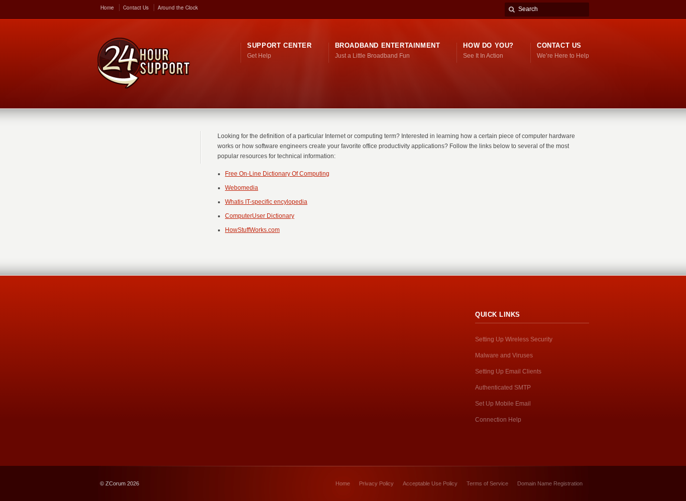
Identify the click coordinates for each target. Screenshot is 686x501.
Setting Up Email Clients (508, 371)
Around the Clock (178, 7)
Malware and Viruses (504, 355)
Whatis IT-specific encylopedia (266, 201)
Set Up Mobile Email (503, 403)
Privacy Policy (376, 483)
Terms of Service (487, 483)
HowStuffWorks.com (252, 229)
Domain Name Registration (550, 483)
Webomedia (241, 187)
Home (107, 7)
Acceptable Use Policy (430, 483)
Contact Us (136, 7)
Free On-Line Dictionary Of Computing (277, 173)
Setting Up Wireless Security (513, 339)
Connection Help (498, 419)
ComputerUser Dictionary (259, 215)
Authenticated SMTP (503, 387)
